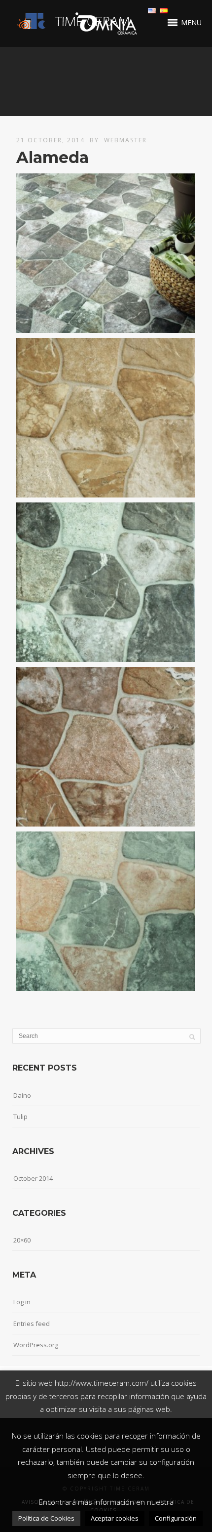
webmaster (125, 140)
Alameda (52, 157)
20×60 (22, 1240)
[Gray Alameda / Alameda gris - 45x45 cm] (105, 582)
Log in (22, 1301)
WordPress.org (35, 1344)
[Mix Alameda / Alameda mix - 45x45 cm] (105, 911)
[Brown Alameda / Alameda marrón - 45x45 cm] (105, 747)
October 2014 (33, 1178)
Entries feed (31, 1323)
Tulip (20, 1116)
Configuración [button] (176, 1518)
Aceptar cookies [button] (115, 1518)
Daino (22, 1095)
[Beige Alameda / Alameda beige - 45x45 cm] (105, 417)
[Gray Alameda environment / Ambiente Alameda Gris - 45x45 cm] (105, 253)
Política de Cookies (46, 1518)
